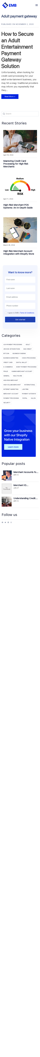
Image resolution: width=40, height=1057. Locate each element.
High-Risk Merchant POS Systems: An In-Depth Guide (18, 206)
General (6, 376)
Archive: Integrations (11, 349)
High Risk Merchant (10, 380)
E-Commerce (8, 367)
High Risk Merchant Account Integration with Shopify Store (18, 252)
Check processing (29, 358)
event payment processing (26, 367)
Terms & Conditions (27, 313)
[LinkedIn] (8, 523)
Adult (28, 344)
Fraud (5, 371)
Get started (20, 320)
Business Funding (19, 353)
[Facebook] (2, 523)
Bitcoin (6, 353)
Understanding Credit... (25, 498)
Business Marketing (10, 358)
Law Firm (25, 389)
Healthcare (17, 376)
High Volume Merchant (12, 385)
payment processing (11, 398)
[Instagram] (11, 523)
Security (6, 402)
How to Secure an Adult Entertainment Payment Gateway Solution (17, 50)
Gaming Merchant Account (22, 371)
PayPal (24, 398)
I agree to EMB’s (21, 313)
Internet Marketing (10, 389)
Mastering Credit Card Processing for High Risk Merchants (15, 164)
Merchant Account (10, 394)
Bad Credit (28, 349)
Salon (33, 398)
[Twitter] (5, 523)
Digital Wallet (21, 362)
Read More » (8, 97)
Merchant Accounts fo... (25, 472)
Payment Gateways (29, 394)
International (29, 385)
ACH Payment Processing (12, 344)
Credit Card (8, 362)
